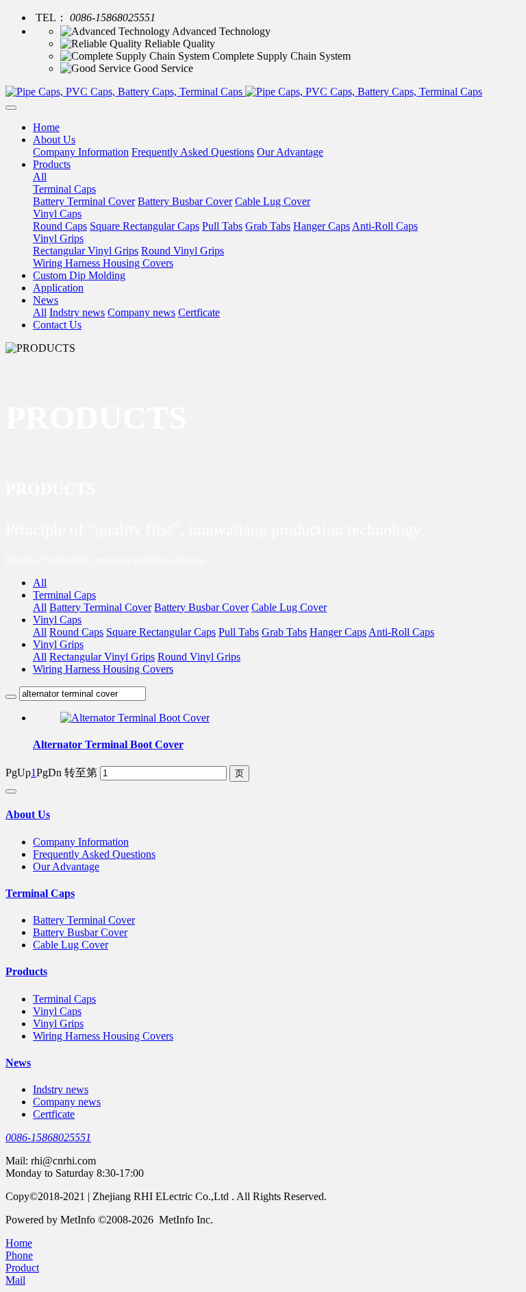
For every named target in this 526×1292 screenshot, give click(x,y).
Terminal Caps (64, 595)
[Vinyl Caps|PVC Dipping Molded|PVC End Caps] (263, 92)
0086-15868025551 (48, 1137)
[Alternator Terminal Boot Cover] (135, 717)
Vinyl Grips (58, 644)
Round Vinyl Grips (199, 656)
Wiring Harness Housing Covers (103, 669)
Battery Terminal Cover (100, 607)
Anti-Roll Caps (401, 632)
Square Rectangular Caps (161, 632)
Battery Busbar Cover (201, 607)
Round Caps (76, 632)
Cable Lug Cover (289, 607)
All (40, 176)
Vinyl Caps (57, 619)
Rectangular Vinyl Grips (102, 656)
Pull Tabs (238, 632)
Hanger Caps (338, 632)
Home (46, 127)
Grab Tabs (284, 632)
